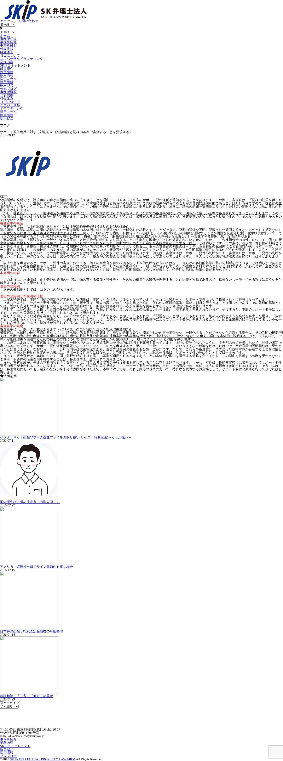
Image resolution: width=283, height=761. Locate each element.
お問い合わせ (28, 21)
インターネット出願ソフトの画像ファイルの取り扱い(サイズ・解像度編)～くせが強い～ (65, 437)
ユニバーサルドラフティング (21, 59)
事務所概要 (8, 45)
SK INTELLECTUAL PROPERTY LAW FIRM (42, 759)
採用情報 (6, 82)
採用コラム (8, 78)
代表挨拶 (6, 49)
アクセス (6, 21)
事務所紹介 (8, 739)
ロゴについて (10, 55)
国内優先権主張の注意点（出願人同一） (30, 502)
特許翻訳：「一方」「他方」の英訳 (26, 696)
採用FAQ (6, 85)
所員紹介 (6, 749)
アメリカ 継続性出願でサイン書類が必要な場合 (36, 566)
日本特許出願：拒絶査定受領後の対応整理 (31, 631)
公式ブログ (8, 756)
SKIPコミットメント (15, 746)
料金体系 (6, 52)
